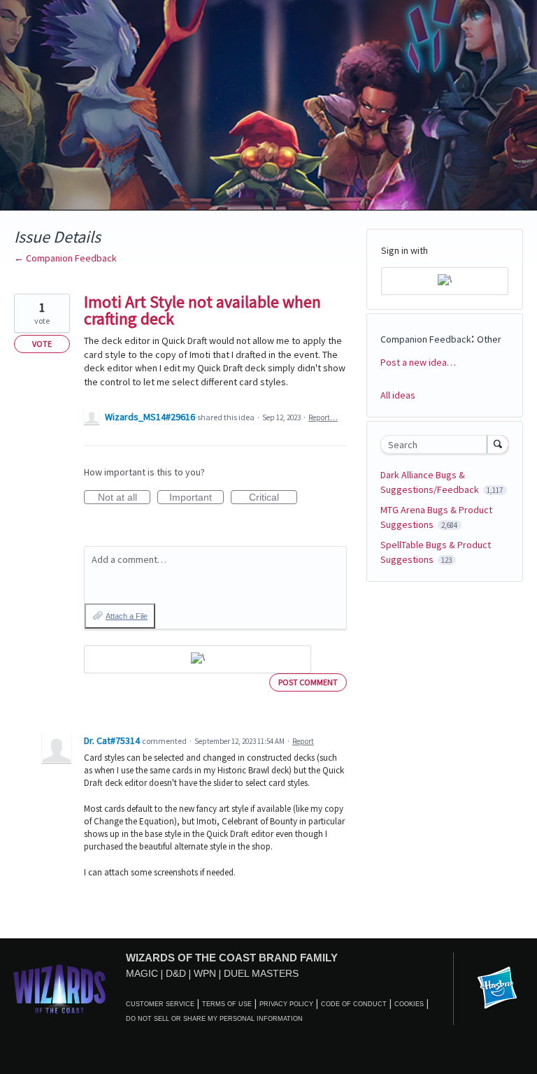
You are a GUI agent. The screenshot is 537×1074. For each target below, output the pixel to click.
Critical (273, 498)
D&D (176, 973)
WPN (205, 973)
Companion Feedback (425, 339)
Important (196, 498)
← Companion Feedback (65, 258)
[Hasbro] (497, 988)
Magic (142, 973)
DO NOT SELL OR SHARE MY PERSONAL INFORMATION (214, 1018)
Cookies (409, 1004)
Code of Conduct (354, 1004)
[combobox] (437, 444)
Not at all (124, 498)
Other (489, 339)
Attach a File (127, 616)
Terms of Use (227, 1004)
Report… (323, 417)
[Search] (498, 444)
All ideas (397, 395)
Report (303, 741)
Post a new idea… (418, 362)
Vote (42, 343)
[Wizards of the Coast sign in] (197, 659)
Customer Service (160, 1004)
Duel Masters (261, 973)
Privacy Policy (286, 1004)
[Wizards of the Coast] (59, 988)
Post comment (308, 682)
